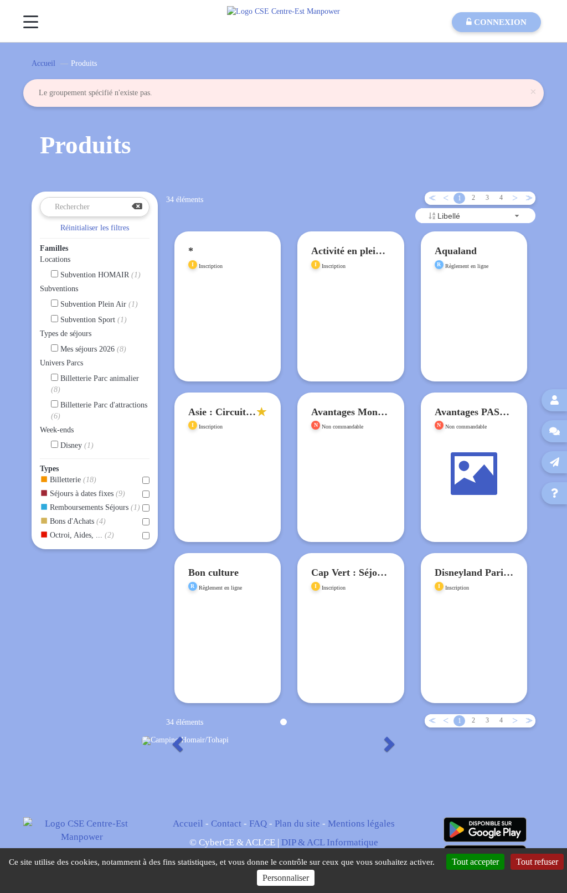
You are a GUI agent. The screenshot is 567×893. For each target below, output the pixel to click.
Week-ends (57, 430)
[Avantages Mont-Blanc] (350, 494)
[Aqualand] (474, 333)
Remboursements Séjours (94, 507)
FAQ (258, 823)
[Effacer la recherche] (137, 207)
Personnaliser (285, 877)
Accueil (43, 63)
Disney (76, 445)
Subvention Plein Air (98, 304)
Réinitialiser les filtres (94, 228)
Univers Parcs (61, 363)
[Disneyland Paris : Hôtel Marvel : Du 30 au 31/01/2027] (474, 640)
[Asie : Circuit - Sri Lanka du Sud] (227, 479)
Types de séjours (65, 333)
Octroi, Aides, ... (81, 535)
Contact (226, 823)
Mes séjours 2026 (92, 349)
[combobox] (475, 215)
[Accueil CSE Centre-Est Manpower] (283, 11)
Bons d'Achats (77, 521)
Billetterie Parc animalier (95, 384)
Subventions (59, 289)
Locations (55, 259)
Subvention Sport (92, 320)
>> (527, 197)
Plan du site (297, 823)
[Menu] (30, 22)
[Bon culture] (227, 655)
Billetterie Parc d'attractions (99, 410)
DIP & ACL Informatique (329, 842)
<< (430, 197)
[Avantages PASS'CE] (474, 494)
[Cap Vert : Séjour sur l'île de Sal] (350, 640)
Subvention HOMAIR (99, 275)
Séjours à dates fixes (86, 493)
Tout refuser (537, 861)
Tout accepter (475, 861)
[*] (227, 333)
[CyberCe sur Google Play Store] (485, 829)
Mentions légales (361, 823)
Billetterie (72, 480)
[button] (176, 740)
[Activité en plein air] (350, 333)
